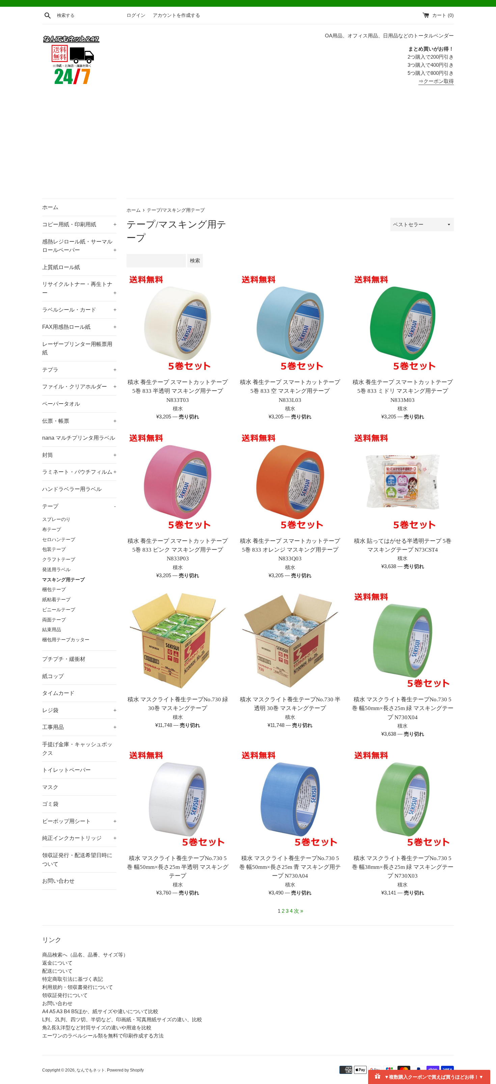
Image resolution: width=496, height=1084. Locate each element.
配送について (57, 971)
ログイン (136, 15)
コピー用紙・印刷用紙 (79, 224)
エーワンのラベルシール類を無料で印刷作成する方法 (103, 1035)
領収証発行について (65, 995)
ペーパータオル (61, 404)
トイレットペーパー (66, 770)
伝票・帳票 (79, 421)
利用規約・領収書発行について (77, 987)
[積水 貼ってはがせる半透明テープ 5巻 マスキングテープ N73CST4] (403, 482)
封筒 (79, 455)
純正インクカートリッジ (79, 838)
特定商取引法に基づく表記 (72, 979)
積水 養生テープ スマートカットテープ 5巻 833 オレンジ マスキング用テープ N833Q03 (290, 550)
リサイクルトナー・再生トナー (79, 288)
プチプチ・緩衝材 (63, 659)
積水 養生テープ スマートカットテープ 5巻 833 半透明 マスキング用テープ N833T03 (178, 391)
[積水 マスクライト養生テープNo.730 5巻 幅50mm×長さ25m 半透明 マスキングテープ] (178, 799)
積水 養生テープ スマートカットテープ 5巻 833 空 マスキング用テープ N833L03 (290, 391)
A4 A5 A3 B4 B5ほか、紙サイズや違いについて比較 (100, 1011)
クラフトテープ (58, 559)
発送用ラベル (56, 569)
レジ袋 (79, 710)
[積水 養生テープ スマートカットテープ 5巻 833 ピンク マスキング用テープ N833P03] (178, 482)
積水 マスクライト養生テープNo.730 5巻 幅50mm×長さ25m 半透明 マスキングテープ (177, 867)
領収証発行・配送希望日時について (77, 859)
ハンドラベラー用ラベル (72, 489)
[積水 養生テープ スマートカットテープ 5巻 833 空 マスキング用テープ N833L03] (290, 323)
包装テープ (54, 549)
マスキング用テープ (63, 579)
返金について (57, 963)
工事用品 (79, 727)
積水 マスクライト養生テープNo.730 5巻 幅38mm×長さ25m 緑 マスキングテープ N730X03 (402, 867)
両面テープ (54, 619)
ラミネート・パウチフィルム (79, 472)
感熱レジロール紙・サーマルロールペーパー (79, 246)
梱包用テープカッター (65, 639)
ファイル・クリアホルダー (79, 386)
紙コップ (53, 676)
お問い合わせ (58, 881)
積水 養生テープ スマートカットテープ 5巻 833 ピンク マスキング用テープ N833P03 (178, 550)
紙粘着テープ (56, 599)
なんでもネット (91, 1070)
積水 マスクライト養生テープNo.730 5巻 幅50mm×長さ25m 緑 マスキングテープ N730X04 (402, 708)
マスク (50, 787)
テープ (79, 506)
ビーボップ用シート (79, 821)
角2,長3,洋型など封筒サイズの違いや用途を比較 (96, 1027)
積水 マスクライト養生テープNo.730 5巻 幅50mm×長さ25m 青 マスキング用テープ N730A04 (290, 867)
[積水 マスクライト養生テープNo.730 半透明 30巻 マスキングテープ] (290, 641)
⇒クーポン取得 (436, 81)
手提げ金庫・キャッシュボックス (77, 748)
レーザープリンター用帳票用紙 (77, 348)
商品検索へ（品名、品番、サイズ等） (85, 955)
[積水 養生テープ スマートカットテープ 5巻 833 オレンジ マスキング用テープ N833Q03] (290, 482)
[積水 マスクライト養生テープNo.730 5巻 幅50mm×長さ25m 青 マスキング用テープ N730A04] (290, 799)
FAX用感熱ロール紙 (79, 327)
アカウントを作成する (176, 15)
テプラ (79, 370)
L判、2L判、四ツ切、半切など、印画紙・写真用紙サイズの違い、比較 (122, 1019)
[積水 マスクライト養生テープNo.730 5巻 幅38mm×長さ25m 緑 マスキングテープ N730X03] (403, 799)
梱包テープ (54, 589)
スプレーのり (56, 519)
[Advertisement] (248, 148)
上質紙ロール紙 (61, 267)
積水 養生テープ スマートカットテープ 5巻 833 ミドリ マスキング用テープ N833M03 (403, 391)
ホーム (50, 207)
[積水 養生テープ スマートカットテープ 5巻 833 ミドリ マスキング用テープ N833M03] (403, 323)
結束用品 (51, 629)
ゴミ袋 (50, 804)
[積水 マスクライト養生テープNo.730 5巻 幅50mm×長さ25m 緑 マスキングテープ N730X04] (403, 641)
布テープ (51, 529)
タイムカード (58, 693)
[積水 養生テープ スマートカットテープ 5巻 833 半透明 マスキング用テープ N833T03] (178, 323)
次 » (298, 911)
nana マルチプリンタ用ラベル (78, 438)
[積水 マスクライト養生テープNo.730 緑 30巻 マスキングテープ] (178, 641)
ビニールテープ (58, 609)
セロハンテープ (58, 539)
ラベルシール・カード (79, 310)
